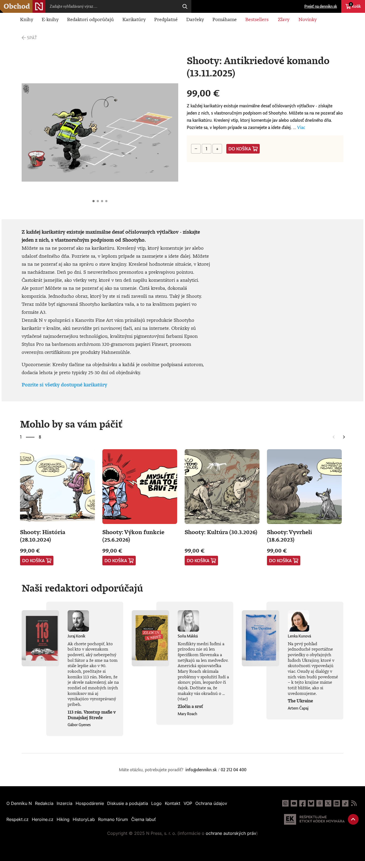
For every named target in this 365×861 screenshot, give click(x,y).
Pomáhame (224, 19)
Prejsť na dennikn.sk (320, 6)
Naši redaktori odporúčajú (82, 587)
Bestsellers (257, 19)
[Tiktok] (345, 803)
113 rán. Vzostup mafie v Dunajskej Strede (92, 715)
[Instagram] (285, 803)
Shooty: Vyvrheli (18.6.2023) (289, 535)
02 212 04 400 (233, 770)
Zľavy (283, 19)
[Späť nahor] (353, 819)
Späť (32, 38)
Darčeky (195, 19)
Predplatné (166, 19)
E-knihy (50, 19)
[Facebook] (302, 803)
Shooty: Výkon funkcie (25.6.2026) (133, 535)
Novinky (307, 19)
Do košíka (239, 149)
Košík (355, 5)
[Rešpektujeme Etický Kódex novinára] (314, 819)
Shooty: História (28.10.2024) (42, 535)
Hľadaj (184, 6)
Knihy (26, 19)
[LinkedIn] (336, 803)
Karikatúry (134, 19)
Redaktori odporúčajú (90, 19)
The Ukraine (300, 701)
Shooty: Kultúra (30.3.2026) (221, 532)
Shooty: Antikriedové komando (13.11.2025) (93, 201)
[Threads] (319, 803)
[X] (328, 803)
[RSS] (354, 803)
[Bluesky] (311, 803)
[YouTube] (294, 803)
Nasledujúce (169, 132)
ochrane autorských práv (231, 833)
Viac (301, 127)
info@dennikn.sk (201, 770)
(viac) (183, 699)
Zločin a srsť (190, 706)
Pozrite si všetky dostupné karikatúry (64, 384)
